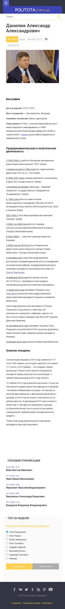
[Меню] (6, 3)
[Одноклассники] (32, 589)
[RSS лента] (39, 589)
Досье (22, 39)
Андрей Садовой (17, 547)
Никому (13, 558)
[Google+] (45, 589)
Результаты (46, 566)
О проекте (16, 603)
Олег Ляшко (15, 535)
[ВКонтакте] (20, 589)
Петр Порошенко (17, 531)
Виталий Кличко (17, 550)
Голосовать (19, 566)
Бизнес (24, 134)
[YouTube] (51, 589)
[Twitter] (26, 589)
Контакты (47, 603)
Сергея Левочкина (15, 272)
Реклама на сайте (32, 603)
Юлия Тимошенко (18, 539)
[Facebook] (14, 589)
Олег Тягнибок (16, 543)
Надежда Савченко (18, 554)
